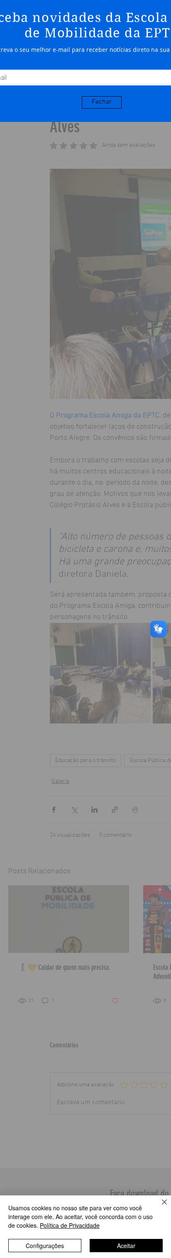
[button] (102, 102)
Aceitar (126, 1245)
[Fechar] (159, 1207)
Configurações (45, 1245)
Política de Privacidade (70, 1225)
